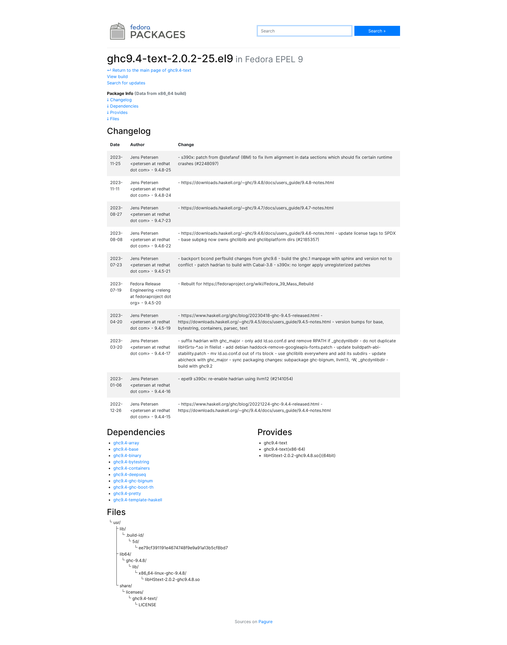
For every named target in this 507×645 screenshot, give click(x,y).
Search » (377, 30)
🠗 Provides (117, 112)
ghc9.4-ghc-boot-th (133, 487)
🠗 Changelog (119, 99)
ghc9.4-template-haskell (137, 499)
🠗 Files (113, 118)
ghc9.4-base (125, 449)
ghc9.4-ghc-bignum (133, 480)
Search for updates (126, 82)
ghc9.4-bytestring (131, 461)
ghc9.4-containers (131, 468)
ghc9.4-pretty (127, 493)
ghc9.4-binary (127, 455)
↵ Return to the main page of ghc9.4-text (149, 70)
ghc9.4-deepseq (129, 474)
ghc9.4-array (126, 442)
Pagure (266, 621)
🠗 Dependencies (122, 106)
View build (117, 76)
